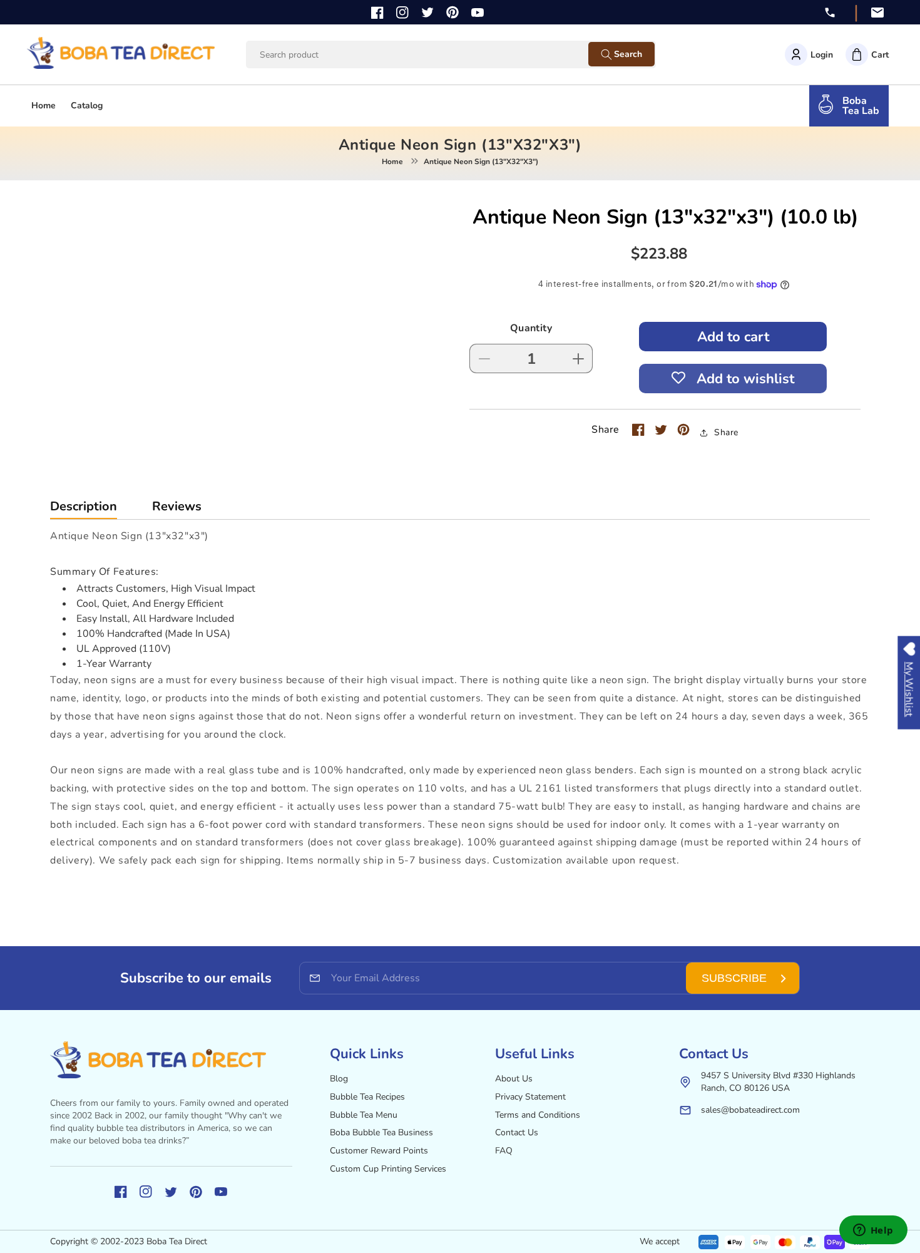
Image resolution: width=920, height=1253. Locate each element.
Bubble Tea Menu (363, 1115)
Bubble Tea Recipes (367, 1097)
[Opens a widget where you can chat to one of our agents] (873, 1231)
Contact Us (516, 1132)
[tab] (83, 509)
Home (392, 162)
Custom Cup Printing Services (388, 1169)
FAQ (504, 1151)
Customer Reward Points (379, 1151)
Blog (339, 1079)
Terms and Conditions (537, 1115)
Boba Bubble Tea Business (381, 1132)
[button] (867, 54)
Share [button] (726, 432)
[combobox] (429, 55)
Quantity (531, 328)
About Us (514, 1079)
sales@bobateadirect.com (750, 1110)
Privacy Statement (530, 1097)
